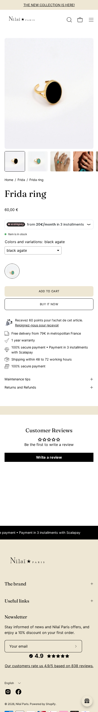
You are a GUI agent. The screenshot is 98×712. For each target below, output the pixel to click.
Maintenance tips (18, 379)
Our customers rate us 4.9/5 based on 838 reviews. (49, 666)
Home (9, 180)
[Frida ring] (15, 161)
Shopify (51, 704)
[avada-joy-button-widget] (87, 701)
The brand (15, 584)
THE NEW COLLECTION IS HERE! (49, 5)
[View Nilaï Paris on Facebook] (18, 691)
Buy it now (49, 304)
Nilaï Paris (22, 704)
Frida (21, 180)
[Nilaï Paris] (22, 19)
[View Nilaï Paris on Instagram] (8, 691)
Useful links (17, 601)
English (9, 683)
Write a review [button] (49, 457)
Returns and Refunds (20, 387)
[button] (69, 20)
